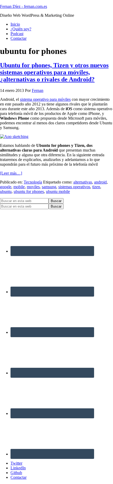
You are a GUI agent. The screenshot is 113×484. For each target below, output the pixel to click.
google (5, 187)
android (100, 182)
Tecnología (33, 182)
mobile (19, 187)
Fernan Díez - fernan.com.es (23, 6)
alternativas (82, 182)
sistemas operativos (74, 187)
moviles (33, 187)
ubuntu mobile (58, 191)
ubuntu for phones (29, 191)
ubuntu (6, 191)
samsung (49, 187)
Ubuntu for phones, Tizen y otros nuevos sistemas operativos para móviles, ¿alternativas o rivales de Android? (54, 72)
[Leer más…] (11, 173)
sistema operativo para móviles (45, 99)
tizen (96, 187)
